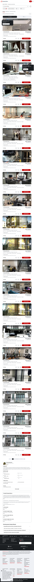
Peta (24, 16)
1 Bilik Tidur (7, 516)
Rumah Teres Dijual (12, 561)
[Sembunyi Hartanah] (28, 19)
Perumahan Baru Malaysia (26, 559)
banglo (25, 495)
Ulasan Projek (4, 562)
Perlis (4, 508)
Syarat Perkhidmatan (15, 579)
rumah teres (13, 495)
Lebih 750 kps (5, 520)
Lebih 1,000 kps (9, 520)
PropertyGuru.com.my (5, 551)
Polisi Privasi (9, 574)
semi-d (23, 495)
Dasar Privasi (20, 579)
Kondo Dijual (11, 559)
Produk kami (4, 541)
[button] (4, 11)
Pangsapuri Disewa (19, 560)
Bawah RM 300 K (10, 512)
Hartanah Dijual (12, 558)
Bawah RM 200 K (5, 512)
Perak (6, 508)
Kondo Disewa (19, 559)
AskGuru (4, 560)
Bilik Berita (12, 540)
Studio (4, 516)
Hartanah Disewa (19, 558)
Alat (24, 568)
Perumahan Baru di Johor (26, 561)
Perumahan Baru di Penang (26, 565)
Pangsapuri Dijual (12, 560)
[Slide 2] (15, 73)
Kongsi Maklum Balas (14, 541)
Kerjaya (4, 542)
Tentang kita (4, 540)
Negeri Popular (19, 568)
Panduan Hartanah (5, 561)
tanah (28, 495)
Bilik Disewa (18, 561)
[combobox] (15, 6)
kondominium (17, 495)
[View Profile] (5, 19)
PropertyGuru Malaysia (5, 559)
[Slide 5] (17, 73)
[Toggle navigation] (33, 1)
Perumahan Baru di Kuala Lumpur (26, 563)
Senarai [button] (10, 16)
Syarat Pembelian (25, 579)
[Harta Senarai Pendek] (30, 19)
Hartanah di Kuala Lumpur (19, 570)
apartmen (20, 495)
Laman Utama (5, 4)
